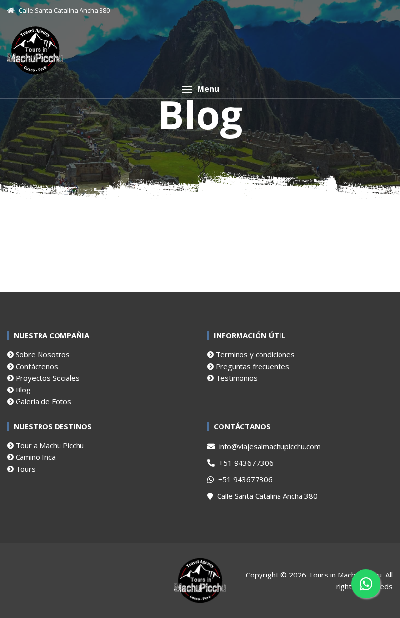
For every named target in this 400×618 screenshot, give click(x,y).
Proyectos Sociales (47, 378)
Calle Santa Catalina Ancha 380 (266, 496)
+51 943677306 (245, 463)
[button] (200, 89)
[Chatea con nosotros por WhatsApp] (365, 583)
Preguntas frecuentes (251, 366)
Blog (22, 389)
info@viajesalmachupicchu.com (268, 446)
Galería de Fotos (42, 401)
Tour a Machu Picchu (49, 445)
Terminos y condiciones (254, 354)
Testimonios (236, 378)
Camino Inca (35, 457)
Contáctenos (36, 366)
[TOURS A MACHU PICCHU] (35, 50)
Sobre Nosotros (42, 354)
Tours (25, 469)
